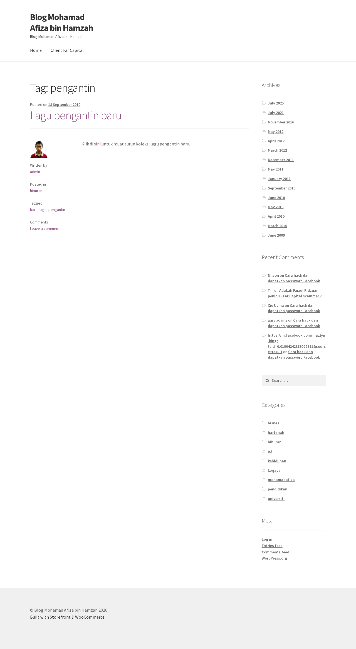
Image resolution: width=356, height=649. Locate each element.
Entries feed (272, 545)
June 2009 (276, 235)
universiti (276, 498)
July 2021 (276, 112)
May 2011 (275, 169)
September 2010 (281, 188)
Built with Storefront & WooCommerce (67, 617)
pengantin (56, 209)
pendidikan (277, 489)
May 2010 (275, 206)
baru (34, 209)
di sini (95, 144)
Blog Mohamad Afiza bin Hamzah (61, 22)
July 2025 (276, 103)
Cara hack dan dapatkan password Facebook (294, 278)
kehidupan (277, 460)
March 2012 (277, 150)
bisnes (273, 423)
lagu (42, 209)
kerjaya (274, 470)
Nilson (273, 275)
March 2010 (277, 225)
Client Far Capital (67, 50)
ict (270, 451)
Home (36, 50)
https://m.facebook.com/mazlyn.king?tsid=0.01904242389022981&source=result (297, 343)
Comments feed (275, 552)
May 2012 (275, 131)
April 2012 (276, 141)
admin (35, 171)
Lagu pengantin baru (76, 115)
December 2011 (281, 159)
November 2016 (281, 122)
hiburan (36, 190)
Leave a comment (45, 228)
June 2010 (276, 197)
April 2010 (276, 216)
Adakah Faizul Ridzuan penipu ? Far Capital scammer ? (295, 293)
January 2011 (279, 178)
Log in (267, 539)
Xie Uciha (276, 305)
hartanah (276, 432)
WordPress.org (274, 558)
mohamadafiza (281, 479)
